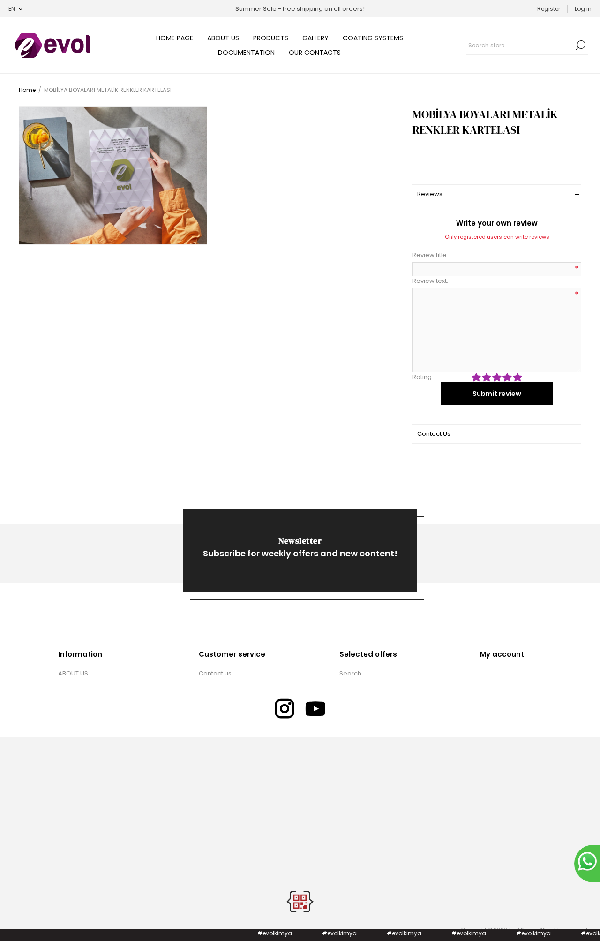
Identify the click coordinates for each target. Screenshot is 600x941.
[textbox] (520, 45)
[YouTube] (315, 708)
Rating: (422, 376)
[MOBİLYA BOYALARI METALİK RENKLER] (113, 175)
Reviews (429, 194)
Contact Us (433, 433)
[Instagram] (284, 708)
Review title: (430, 254)
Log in (583, 9)
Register (548, 9)
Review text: (430, 280)
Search (581, 45)
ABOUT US (73, 673)
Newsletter (300, 540)
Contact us (215, 673)
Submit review (496, 393)
